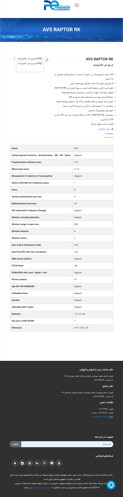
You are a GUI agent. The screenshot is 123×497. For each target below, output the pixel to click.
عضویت (15, 444)
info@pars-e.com (100, 416)
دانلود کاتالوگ (105, 129)
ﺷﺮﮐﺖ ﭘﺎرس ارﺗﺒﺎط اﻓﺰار (41, 487)
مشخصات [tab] (109, 133)
